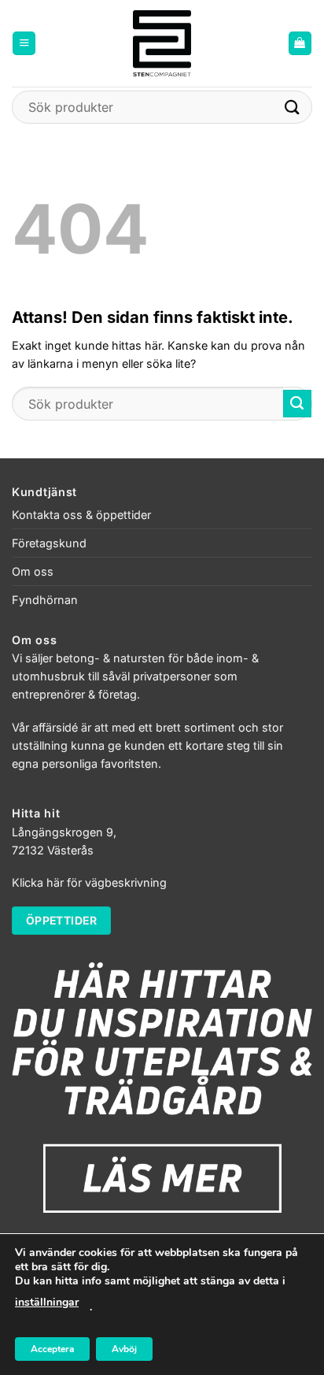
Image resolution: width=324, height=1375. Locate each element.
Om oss (32, 571)
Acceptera (52, 1349)
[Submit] (292, 106)
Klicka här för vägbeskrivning (89, 882)
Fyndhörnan (45, 599)
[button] (24, 43)
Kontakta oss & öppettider (81, 514)
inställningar (47, 1302)
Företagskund (49, 543)
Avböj (124, 1349)
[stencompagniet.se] (162, 43)
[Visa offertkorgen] (300, 43)
